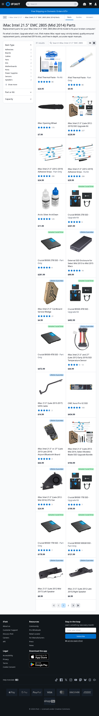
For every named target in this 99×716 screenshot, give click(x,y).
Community (34, 626)
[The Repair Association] (94, 679)
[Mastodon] (80, 679)
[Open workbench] (84, 4)
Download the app (38, 651)
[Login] (96, 4)
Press (31, 641)
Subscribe (81, 636)
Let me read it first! (75, 641)
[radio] (90, 43)
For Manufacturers (36, 638)
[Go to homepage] (14, 4)
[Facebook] (61, 679)
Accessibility (8, 655)
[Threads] (89, 679)
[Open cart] (90, 4)
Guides (79, 17)
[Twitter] (66, 679)
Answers (89, 17)
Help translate (8, 680)
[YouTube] (75, 679)
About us (6, 626)
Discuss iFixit (8, 634)
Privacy (6, 659)
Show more (12, 84)
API (4, 641)
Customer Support (10, 630)
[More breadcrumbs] (5, 17)
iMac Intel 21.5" (15, 17)
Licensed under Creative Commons (56, 709)
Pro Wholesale (35, 630)
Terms (5, 663)
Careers (6, 638)
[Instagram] (70, 679)
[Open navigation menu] (2, 4)
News (31, 645)
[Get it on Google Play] (39, 664)
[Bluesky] (85, 680)
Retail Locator (34, 634)
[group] (92, 43)
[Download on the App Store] (39, 657)
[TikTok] (56, 679)
